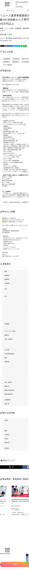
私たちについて (10, 10)
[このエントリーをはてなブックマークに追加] (27, 560)
